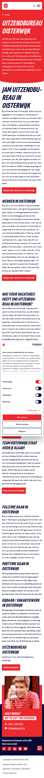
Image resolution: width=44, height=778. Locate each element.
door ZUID (24, 759)
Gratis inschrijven (11, 667)
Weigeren (22, 431)
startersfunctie (27, 128)
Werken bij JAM (16, 764)
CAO (24, 764)
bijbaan (14, 125)
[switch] (38, 390)
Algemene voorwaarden (11, 768)
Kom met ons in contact (14, 490)
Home (7, 14)
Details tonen (32, 410)
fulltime (9, 128)
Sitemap (6, 764)
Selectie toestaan (22, 424)
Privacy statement (9, 773)
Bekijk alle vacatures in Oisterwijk (19, 190)
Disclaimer (25, 768)
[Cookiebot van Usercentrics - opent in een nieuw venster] (32, 344)
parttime (35, 125)
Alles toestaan (22, 417)
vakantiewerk (24, 125)
